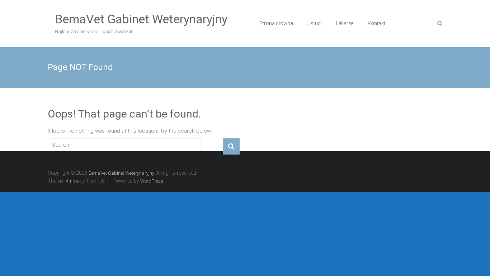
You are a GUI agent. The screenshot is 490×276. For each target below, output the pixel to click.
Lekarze (344, 23)
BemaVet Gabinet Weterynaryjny (141, 19)
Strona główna (276, 23)
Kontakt (376, 23)
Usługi (314, 23)
